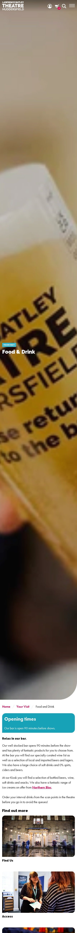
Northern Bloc (41, 787)
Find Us (7, 860)
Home (6, 706)
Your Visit (22, 706)
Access (7, 916)
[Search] (64, 5)
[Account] (50, 5)
